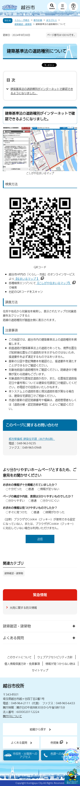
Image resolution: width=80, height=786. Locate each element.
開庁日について (12, 716)
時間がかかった (55, 512)
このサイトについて (19, 657)
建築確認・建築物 (23, 24)
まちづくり (51, 20)
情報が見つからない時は (60, 663)
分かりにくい (51, 500)
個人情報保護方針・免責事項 (22, 663)
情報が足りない (49, 489)
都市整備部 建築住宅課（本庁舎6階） (32, 439)
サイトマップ (40, 670)
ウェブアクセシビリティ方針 (55, 657)
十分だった (15, 489)
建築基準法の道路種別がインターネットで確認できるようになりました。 (41, 91)
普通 (31, 489)
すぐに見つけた (17, 512)
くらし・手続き (22, 20)
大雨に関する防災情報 (23, 607)
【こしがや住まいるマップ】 (53, 283)
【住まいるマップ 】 (27, 279)
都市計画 (38, 20)
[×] (72, 776)
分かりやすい (16, 500)
